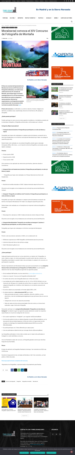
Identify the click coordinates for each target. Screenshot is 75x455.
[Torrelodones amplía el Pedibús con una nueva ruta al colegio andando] (54, 112)
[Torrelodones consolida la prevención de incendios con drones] (54, 105)
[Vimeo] (70, 1)
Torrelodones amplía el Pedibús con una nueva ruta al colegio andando (66, 112)
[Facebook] (64, 1)
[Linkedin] (22, 370)
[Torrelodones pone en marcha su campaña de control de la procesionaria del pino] (54, 89)
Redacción (5, 38)
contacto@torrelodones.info (37, 444)
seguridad (20, 407)
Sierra (7, 27)
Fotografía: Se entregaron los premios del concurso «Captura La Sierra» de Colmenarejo (41, 410)
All (47, 394)
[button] (71, 21)
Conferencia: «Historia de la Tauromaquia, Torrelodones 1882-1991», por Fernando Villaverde (62, 148)
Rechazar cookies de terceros (38, 452)
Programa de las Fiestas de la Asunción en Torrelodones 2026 (66, 97)
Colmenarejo (4, 407)
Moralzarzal (12, 27)
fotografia (19, 381)
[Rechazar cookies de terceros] (73, 451)
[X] (68, 1)
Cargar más (24, 415)
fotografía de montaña (26, 381)
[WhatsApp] (18, 370)
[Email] (25, 370)
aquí (20, 105)
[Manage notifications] (71, 452)
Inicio (3, 25)
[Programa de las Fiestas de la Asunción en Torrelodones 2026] (54, 97)
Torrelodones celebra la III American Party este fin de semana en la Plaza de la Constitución (61, 134)
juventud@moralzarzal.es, (35, 273)
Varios (16, 27)
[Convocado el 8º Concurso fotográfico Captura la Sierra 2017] (9, 402)
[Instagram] (66, 1)
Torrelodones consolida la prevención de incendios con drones (65, 105)
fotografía (7, 25)
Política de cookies (51, 452)
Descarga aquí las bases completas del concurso (14, 360)
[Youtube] (72, 1)
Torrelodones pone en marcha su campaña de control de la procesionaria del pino (66, 89)
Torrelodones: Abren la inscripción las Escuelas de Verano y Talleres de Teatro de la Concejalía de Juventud (62, 155)
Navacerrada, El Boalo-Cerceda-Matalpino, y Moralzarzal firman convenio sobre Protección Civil (24, 410)
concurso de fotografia (10, 381)
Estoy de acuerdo (24, 452)
